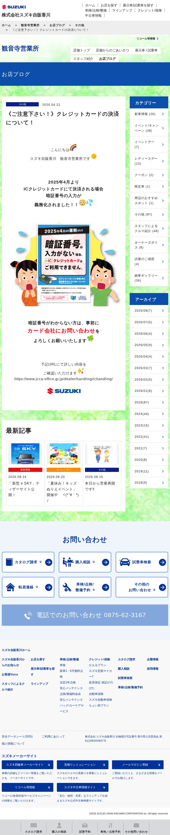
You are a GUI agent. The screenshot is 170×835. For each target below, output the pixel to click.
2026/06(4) (143, 333)
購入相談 (123, 668)
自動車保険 (96, 694)
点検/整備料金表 (70, 694)
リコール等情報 (25, 787)
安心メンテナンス (71, 688)
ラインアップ (122, 10)
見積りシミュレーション (80, 764)
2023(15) (142, 425)
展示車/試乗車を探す (138, 5)
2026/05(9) (143, 345)
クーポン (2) (144, 175)
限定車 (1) (142, 186)
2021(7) (141, 448)
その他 (79, 25)
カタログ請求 (126, 659)
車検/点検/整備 (96, 10)
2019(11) (142, 471)
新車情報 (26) (145, 114)
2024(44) (142, 414)
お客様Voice (10, 674)
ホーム (90, 5)
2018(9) (141, 482)
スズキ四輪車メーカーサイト (25, 764)
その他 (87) (143, 214)
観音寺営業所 (30, 25)
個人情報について (13, 743)
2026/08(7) (143, 310)
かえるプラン (97, 665)
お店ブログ (57, 25)
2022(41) (142, 436)
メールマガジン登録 (135, 764)
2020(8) (141, 459)
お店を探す (109, 5)
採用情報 (152, 668)
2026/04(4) (143, 356)
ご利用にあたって (53, 736)
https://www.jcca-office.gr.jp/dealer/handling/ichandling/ (63, 379)
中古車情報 (93, 15)
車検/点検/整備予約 (130, 687)
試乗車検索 (125, 678)
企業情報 (152, 659)
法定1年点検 (68, 682)
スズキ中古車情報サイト (80, 787)
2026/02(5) (143, 379)
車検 (63, 665)
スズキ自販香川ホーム (16, 650)
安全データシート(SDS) (17, 736)
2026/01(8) (143, 391)
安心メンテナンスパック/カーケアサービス (72, 705)
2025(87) (142, 402)
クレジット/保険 (150, 10)
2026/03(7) (143, 368)
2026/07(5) (143, 322)
